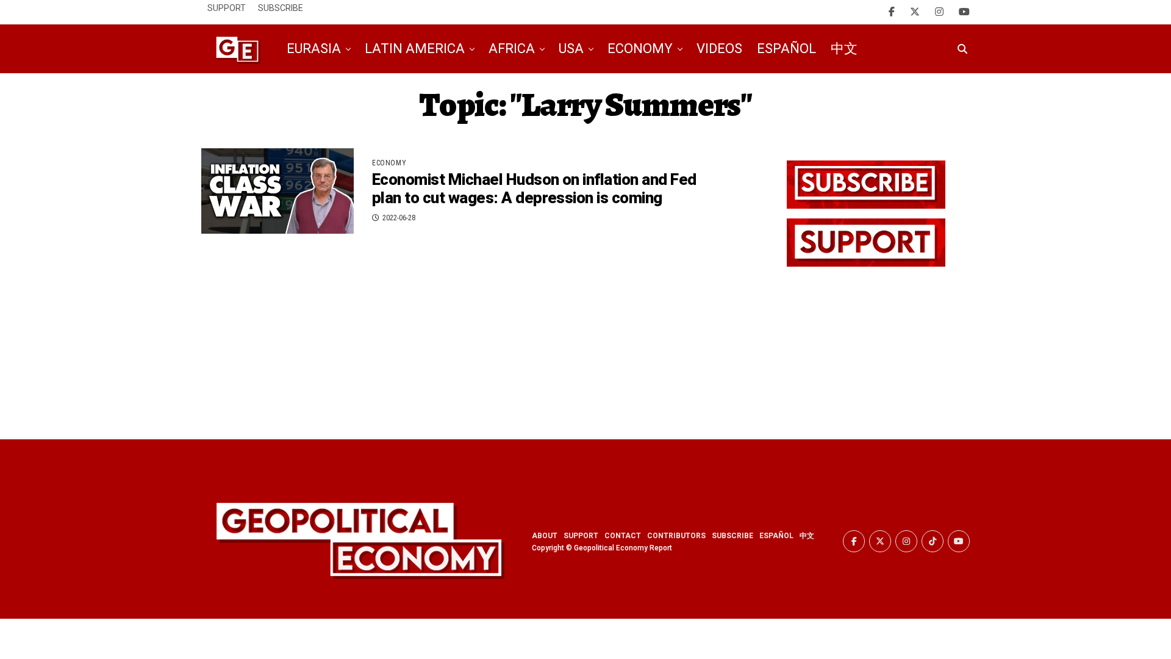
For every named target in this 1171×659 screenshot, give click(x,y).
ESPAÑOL (776, 535)
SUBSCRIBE (732, 535)
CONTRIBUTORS (676, 535)
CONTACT (622, 535)
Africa (512, 48)
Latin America (415, 48)
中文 (844, 48)
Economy (640, 48)
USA (571, 48)
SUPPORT (581, 535)
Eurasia (314, 48)
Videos (719, 48)
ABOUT (544, 535)
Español (786, 48)
